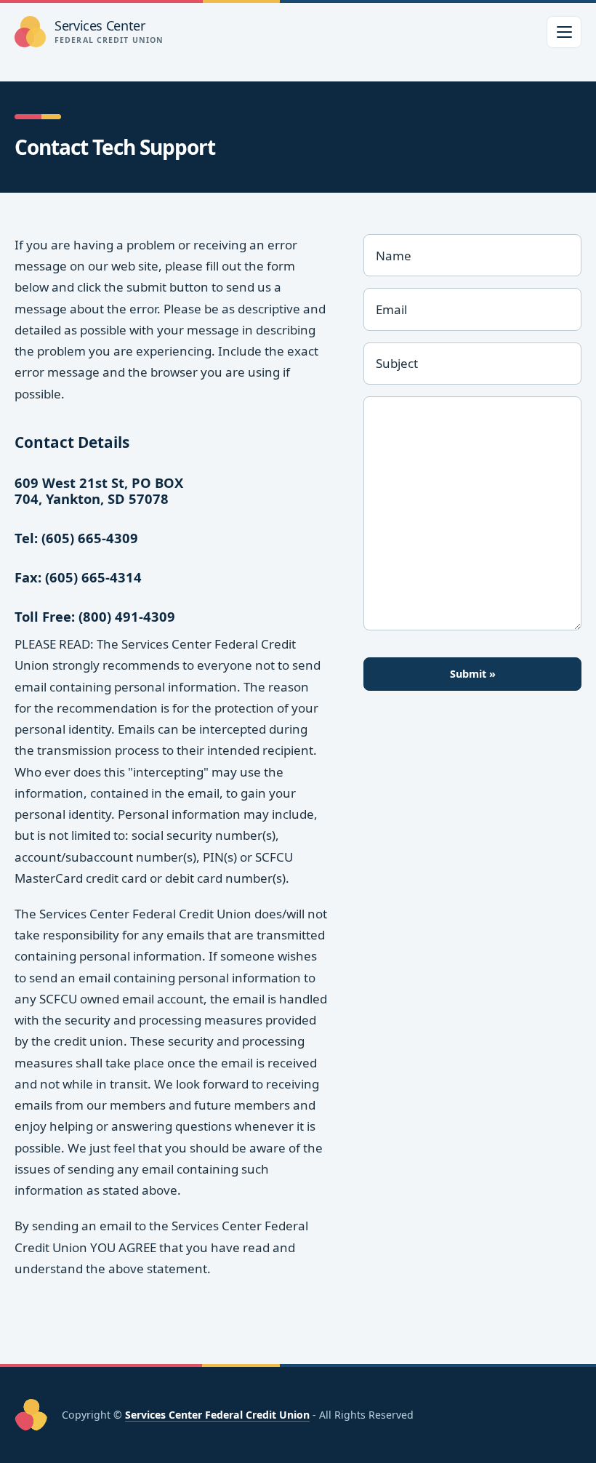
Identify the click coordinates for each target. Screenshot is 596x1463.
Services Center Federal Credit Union (217, 1415)
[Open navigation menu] (564, 32)
